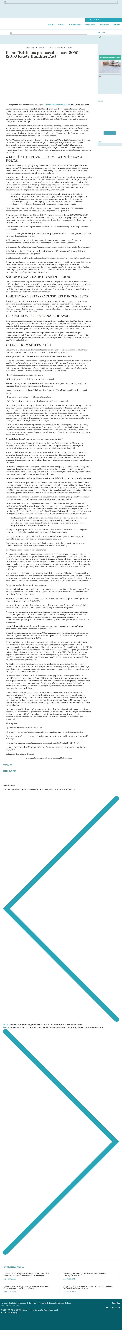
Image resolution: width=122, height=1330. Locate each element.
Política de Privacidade (55, 1303)
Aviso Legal (22, 1303)
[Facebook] (90, 20)
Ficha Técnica (32, 1303)
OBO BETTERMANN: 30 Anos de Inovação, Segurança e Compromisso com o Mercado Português (27, 1287)
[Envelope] (99, 20)
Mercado (117, 24)
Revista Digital (90, 24)
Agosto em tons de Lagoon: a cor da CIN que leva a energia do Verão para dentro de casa (88, 1287)
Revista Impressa (75, 24)
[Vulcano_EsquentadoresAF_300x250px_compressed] (110, 37)
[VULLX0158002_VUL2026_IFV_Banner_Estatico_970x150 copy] (48, 34)
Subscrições (104, 24)
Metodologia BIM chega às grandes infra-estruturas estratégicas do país (84, 1274)
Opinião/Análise (66, 47)
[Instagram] (95, 20)
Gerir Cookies (15, 1305)
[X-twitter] (93, 20)
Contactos (42, 1303)
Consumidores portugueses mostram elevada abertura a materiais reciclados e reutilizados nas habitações (26, 1274)
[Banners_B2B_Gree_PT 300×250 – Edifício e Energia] (110, 76)
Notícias (51, 24)
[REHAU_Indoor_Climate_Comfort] (110, 72)
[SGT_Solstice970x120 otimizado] (61, 3)
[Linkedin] (97, 20)
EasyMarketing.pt (9, 1312)
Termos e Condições (9, 1303)
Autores (61, 24)
